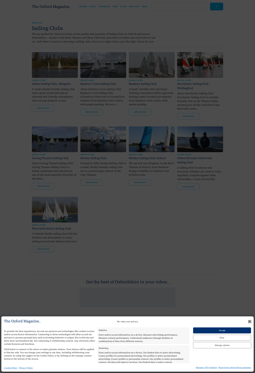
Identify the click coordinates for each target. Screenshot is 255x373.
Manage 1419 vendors (206, 367)
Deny (222, 338)
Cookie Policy (11, 367)
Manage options (222, 345)
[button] (249, 321)
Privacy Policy (26, 367)
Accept (222, 330)
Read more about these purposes (234, 367)
